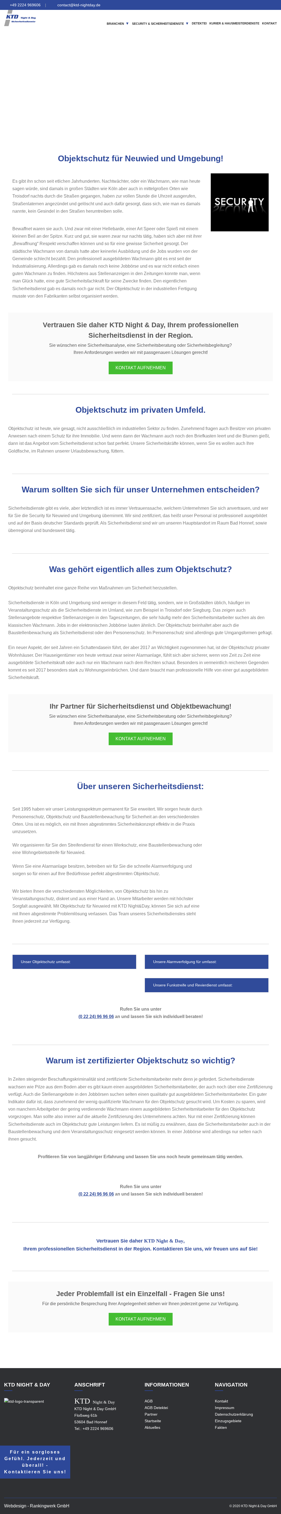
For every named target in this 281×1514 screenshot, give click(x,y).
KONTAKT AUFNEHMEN (141, 367)
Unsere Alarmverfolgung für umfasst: (184, 962)
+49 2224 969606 (25, 5)
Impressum (224, 1407)
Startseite (153, 1421)
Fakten (221, 1427)
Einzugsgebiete (123, 97)
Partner (151, 1414)
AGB (149, 1401)
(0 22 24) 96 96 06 (96, 1016)
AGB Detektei (156, 1407)
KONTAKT (269, 23)
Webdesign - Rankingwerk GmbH (36, 1506)
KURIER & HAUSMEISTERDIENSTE (234, 23)
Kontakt (221, 1401)
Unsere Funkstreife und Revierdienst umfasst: (192, 985)
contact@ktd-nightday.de (78, 5)
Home (99, 97)
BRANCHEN (115, 23)
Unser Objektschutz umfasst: (45, 962)
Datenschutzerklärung (234, 1414)
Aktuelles (152, 1427)
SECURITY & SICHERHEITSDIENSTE (158, 23)
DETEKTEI (199, 23)
